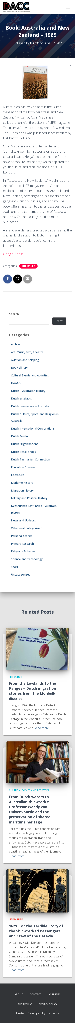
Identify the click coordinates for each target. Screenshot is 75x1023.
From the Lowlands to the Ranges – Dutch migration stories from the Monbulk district (32, 691)
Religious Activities (23, 551)
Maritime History (22, 483)
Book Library (19, 367)
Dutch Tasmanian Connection (30, 459)
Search (14, 314)
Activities (54, 994)
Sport (14, 567)
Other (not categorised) (26, 528)
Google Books (13, 254)
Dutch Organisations (24, 444)
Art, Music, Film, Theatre (27, 352)
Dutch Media (19, 436)
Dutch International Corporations (33, 428)
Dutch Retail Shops (23, 452)
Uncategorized (20, 574)
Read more (41, 728)
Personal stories (21, 536)
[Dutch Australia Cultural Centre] (18, 7)
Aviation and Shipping (25, 360)
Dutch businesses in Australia (30, 406)
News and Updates (23, 520)
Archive (15, 344)
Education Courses (23, 467)
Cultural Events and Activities (30, 375)
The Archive (25, 1004)
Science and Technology (27, 559)
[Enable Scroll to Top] (67, 1015)
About (18, 994)
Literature (28, 266)
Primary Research (22, 543)
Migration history (22, 490)
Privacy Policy (48, 1004)
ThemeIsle (52, 1013)
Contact (36, 994)
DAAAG (16, 383)
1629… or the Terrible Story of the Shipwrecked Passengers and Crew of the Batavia (36, 931)
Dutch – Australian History (28, 391)
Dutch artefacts (21, 398)
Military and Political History (29, 498)
